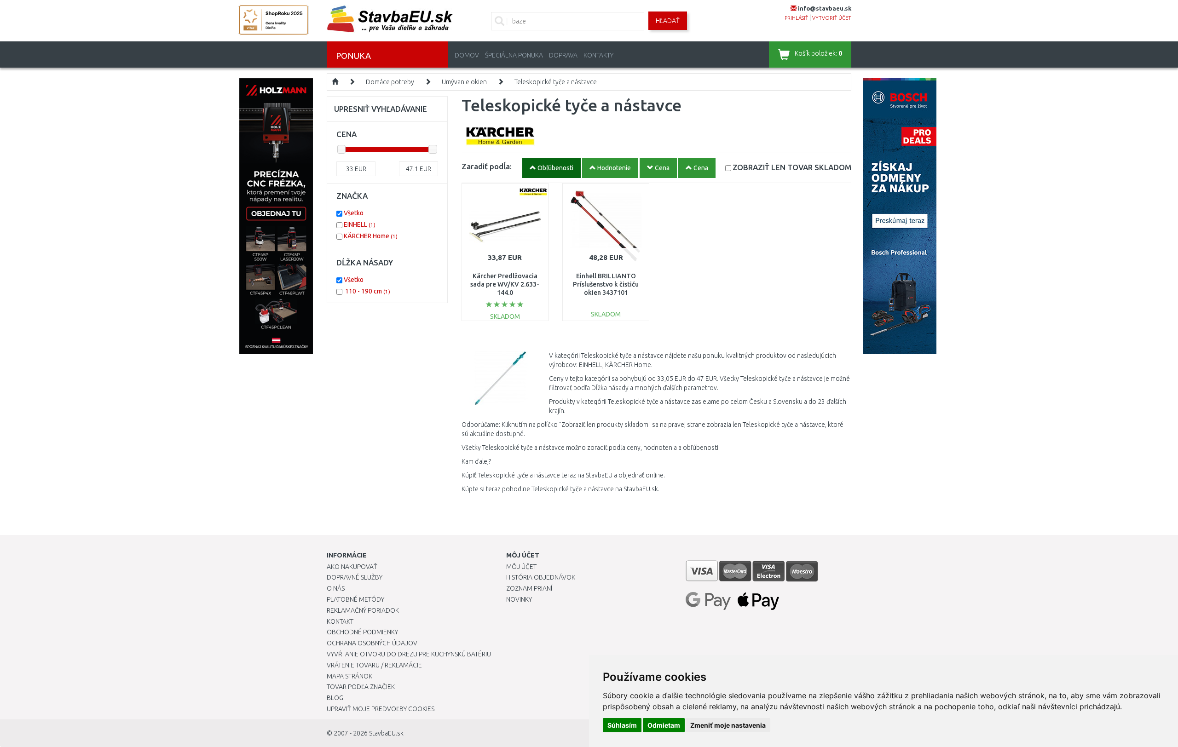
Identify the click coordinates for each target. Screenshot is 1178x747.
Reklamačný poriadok (363, 610)
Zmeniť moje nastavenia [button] (728, 725)
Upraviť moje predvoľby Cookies (380, 709)
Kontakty (598, 55)
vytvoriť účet (831, 18)
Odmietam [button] (663, 725)
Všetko (354, 213)
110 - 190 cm (367, 291)
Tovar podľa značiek (361, 686)
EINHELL (359, 224)
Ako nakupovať (352, 566)
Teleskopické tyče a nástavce (555, 82)
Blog (335, 697)
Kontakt (340, 621)
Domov (467, 55)
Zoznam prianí (529, 588)
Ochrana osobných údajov (372, 643)
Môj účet (521, 566)
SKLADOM (792, 167)
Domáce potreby (390, 82)
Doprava (563, 55)
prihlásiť (796, 18)
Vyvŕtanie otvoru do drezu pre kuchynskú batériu (409, 654)
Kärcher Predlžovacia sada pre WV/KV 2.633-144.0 (504, 284)
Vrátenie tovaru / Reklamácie (374, 665)
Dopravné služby (354, 577)
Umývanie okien (464, 82)
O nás (336, 588)
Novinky (519, 599)
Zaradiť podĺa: (487, 166)
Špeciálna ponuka (514, 55)
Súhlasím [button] (622, 725)
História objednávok (540, 577)
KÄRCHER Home (371, 236)
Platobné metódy (355, 599)
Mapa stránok (349, 676)
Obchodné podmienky (362, 632)
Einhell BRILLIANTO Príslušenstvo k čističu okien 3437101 (606, 284)
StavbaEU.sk (386, 733)
